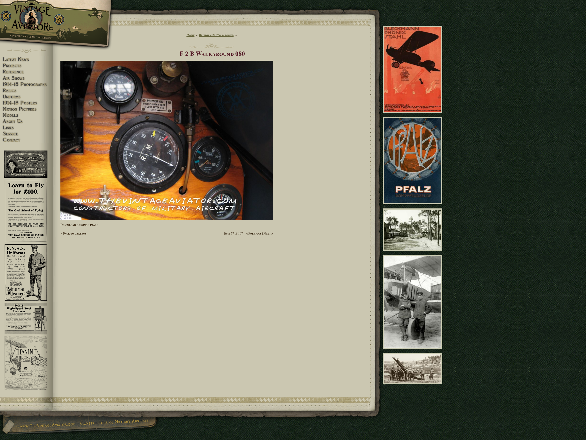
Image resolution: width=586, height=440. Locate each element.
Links (26, 127)
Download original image (79, 224)
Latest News (26, 59)
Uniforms (26, 97)
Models (26, 115)
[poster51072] (413, 115)
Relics (26, 90)
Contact (26, 140)
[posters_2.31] (413, 206)
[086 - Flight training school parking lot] (413, 253)
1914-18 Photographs (26, 84)
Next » (268, 233)
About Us (26, 121)
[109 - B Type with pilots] (413, 351)
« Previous (253, 233)
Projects (26, 65)
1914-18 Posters (26, 103)
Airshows (26, 78)
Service (26, 134)
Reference (26, 72)
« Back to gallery (73, 233)
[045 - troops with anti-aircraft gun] (413, 386)
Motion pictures (26, 109)
